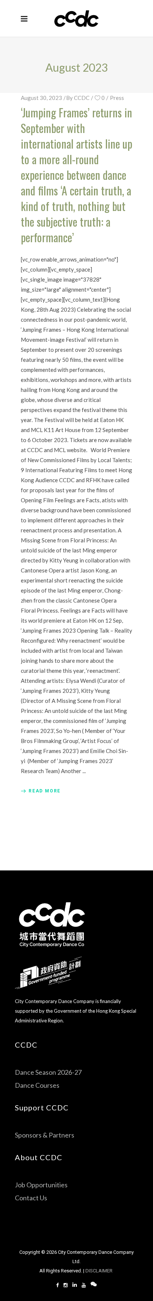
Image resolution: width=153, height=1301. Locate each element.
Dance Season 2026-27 (48, 1072)
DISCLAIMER (99, 1271)
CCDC (81, 97)
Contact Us (31, 1198)
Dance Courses (37, 1085)
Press (117, 97)
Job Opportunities (41, 1185)
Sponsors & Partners (44, 1135)
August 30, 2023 (41, 97)
